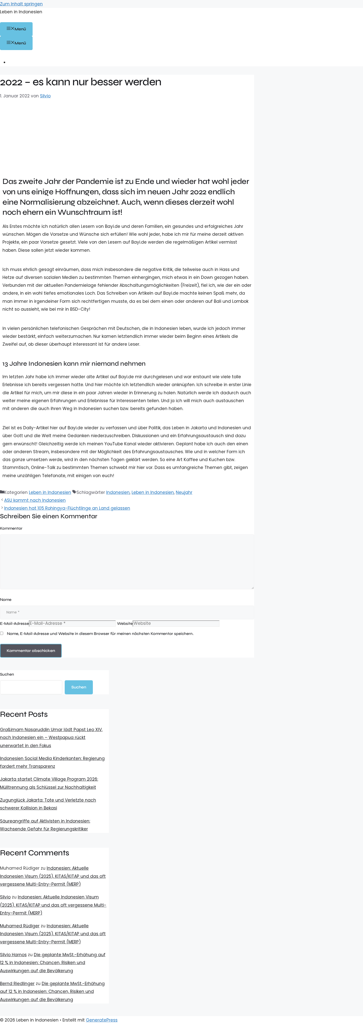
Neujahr (184, 492)
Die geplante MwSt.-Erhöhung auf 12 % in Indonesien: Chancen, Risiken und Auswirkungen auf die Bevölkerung (52, 963)
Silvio (5, 897)
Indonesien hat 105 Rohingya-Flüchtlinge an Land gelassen (67, 508)
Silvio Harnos (13, 955)
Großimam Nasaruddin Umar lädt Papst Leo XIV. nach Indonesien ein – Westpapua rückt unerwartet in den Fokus (51, 738)
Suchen (7, 674)
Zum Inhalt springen (21, 4)
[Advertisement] (127, 136)
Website (125, 623)
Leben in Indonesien (21, 12)
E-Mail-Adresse (14, 623)
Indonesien (118, 492)
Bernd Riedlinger (17, 984)
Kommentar (11, 528)
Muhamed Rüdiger (20, 926)
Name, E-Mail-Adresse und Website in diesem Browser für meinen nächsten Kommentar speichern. (100, 633)
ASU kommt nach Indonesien (35, 500)
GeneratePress (102, 1020)
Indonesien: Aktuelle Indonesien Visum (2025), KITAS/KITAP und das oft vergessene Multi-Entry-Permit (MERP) (53, 876)
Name (5, 599)
